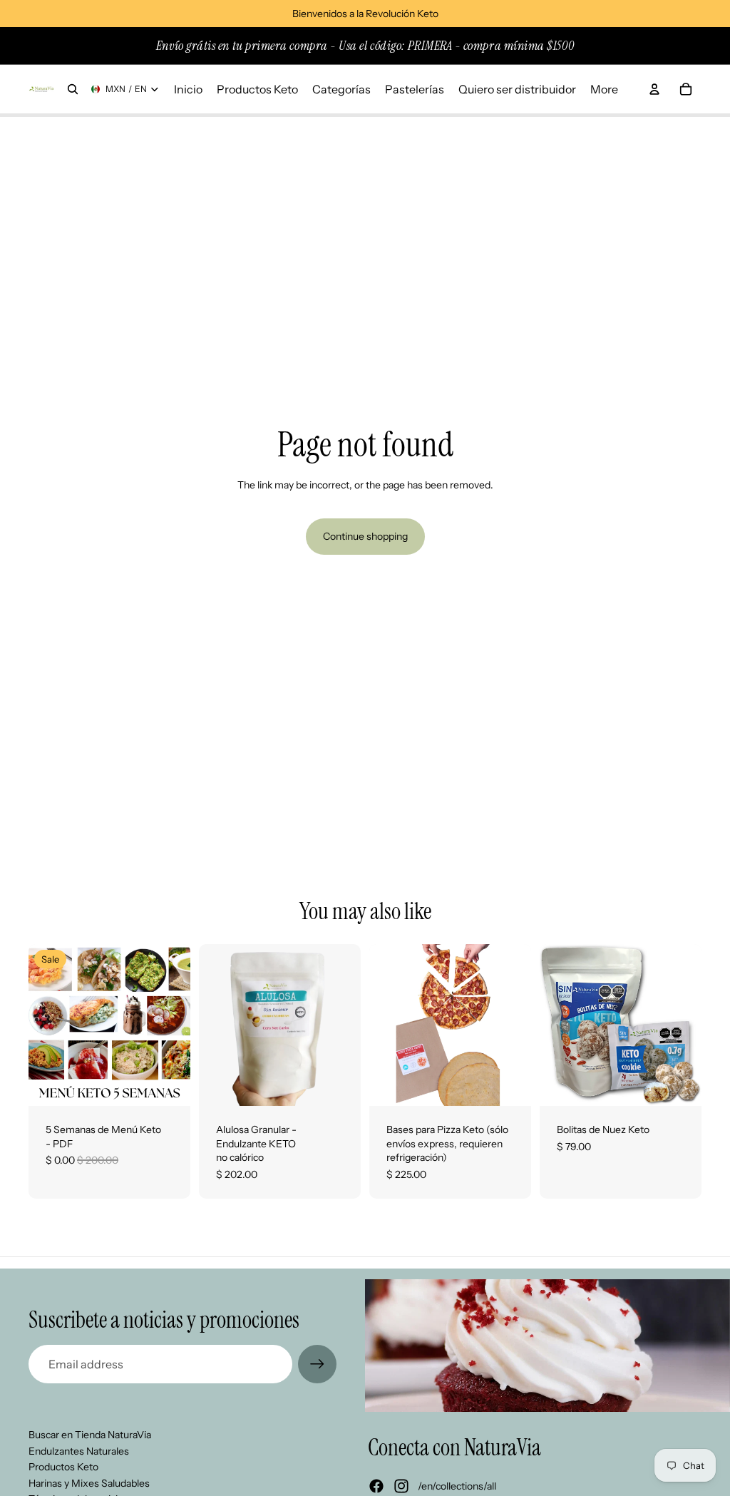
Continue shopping (365, 536)
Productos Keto (63, 1466)
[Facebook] (376, 1486)
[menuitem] (604, 89)
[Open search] (72, 89)
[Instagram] (401, 1486)
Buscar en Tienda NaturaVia (90, 1434)
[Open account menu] (654, 89)
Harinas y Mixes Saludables (89, 1483)
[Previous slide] (210, 1025)
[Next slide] (350, 1025)
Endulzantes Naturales (79, 1451)
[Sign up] (317, 1364)
